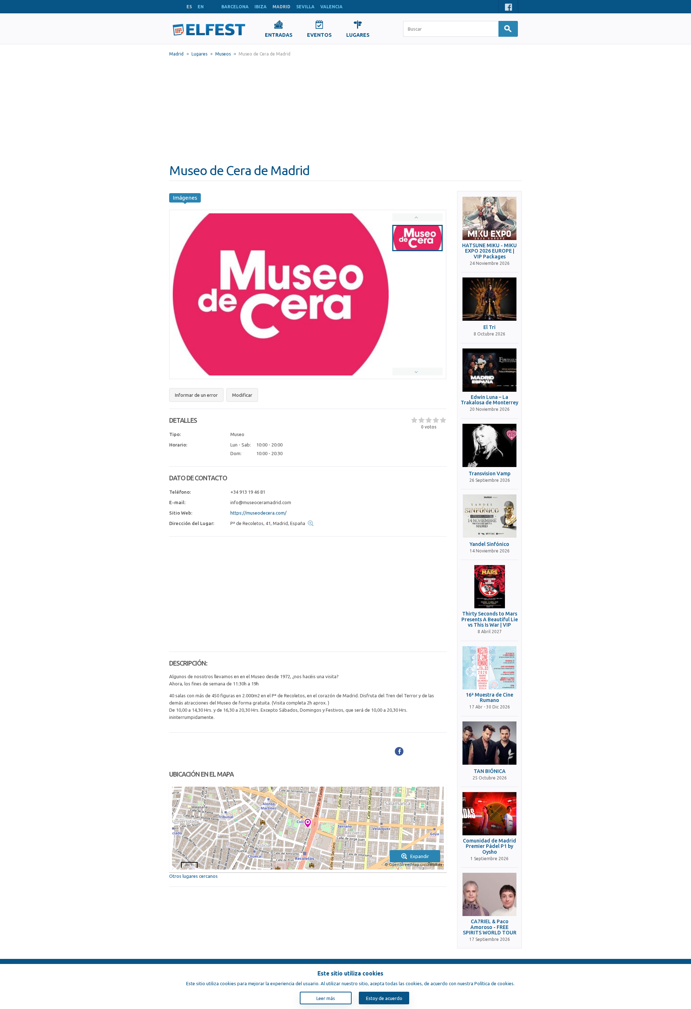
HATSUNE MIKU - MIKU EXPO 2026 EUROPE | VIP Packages (489, 251)
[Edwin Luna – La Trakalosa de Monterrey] (489, 370)
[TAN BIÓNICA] (489, 743)
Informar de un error (196, 394)
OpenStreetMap (404, 864)
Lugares (199, 54)
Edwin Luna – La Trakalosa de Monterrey (489, 400)
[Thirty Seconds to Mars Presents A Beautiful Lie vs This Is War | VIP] (489, 586)
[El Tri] (489, 299)
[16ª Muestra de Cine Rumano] (489, 667)
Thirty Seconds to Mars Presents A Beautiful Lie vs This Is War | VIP (489, 619)
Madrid (176, 54)
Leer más (325, 998)
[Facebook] (399, 751)
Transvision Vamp (489, 473)
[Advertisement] (345, 109)
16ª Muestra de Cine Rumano (489, 697)
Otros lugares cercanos (193, 876)
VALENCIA (331, 6)
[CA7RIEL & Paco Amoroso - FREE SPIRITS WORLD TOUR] (489, 894)
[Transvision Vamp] (489, 445)
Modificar (242, 394)
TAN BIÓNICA (490, 771)
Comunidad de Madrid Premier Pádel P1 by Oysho (489, 846)
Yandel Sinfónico (489, 544)
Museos (223, 54)
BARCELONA (235, 6)
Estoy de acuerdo (384, 998)
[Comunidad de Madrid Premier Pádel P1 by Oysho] (489, 813)
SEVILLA (305, 6)
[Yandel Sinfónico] (489, 516)
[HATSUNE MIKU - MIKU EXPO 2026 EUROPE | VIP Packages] (489, 218)
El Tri (489, 327)
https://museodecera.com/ (258, 512)
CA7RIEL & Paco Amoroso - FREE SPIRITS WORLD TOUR (489, 927)
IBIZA (260, 6)
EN (201, 6)
